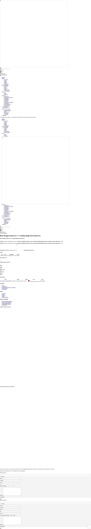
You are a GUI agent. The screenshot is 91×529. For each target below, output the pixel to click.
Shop (3, 108)
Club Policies (6, 100)
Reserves (5, 81)
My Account (6, 113)
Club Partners (6, 99)
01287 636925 (25, 469)
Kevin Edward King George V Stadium (8, 287)
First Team (6, 79)
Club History (6, 98)
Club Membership (7, 110)
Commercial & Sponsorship (8, 102)
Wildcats (5, 83)
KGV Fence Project (7, 104)
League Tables (6, 131)
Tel (0, 484)
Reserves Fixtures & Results (6, 302)
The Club (3, 95)
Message (1, 495)
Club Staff (6, 101)
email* (1, 482)
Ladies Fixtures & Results (6, 303)
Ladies (5, 80)
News (3, 91)
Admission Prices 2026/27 (8, 97)
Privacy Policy (22, 470)
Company (1, 480)
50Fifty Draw (6, 96)
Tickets (5, 111)
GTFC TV (6, 94)
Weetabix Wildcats (5, 297)
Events (5, 93)
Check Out (5, 74)
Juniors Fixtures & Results (6, 304)
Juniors (5, 82)
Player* (1, 513)
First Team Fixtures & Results (7, 301)
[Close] (0, 499)
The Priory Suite (7, 107)
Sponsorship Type (3, 515)
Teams (3, 78)
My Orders (6, 114)
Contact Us (4, 115)
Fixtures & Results (5, 85)
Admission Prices (7, 90)
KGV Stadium (6, 105)
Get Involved (6, 84)
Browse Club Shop (7, 109)
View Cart (1, 74)
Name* (1, 478)
